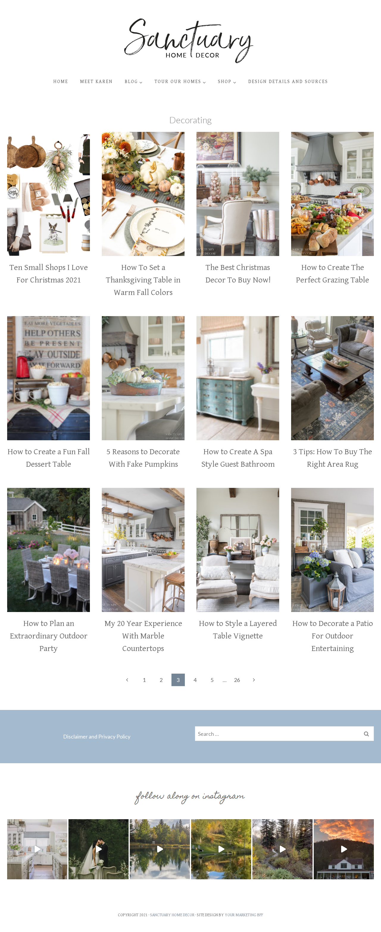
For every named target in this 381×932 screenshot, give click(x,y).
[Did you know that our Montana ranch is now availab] (282, 849)
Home (60, 82)
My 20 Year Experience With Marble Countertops (143, 636)
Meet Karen (96, 82)
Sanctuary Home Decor (172, 915)
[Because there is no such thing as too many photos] (160, 849)
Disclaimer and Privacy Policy (96, 736)
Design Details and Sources (288, 82)
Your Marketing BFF (244, 915)
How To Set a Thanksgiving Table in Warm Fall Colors (143, 280)
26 (237, 680)
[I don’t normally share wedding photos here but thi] (98, 849)
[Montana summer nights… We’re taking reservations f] (344, 849)
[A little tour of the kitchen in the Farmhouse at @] (37, 849)
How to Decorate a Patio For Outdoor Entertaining (332, 636)
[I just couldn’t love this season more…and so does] (221, 849)
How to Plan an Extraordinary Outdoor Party (49, 636)
